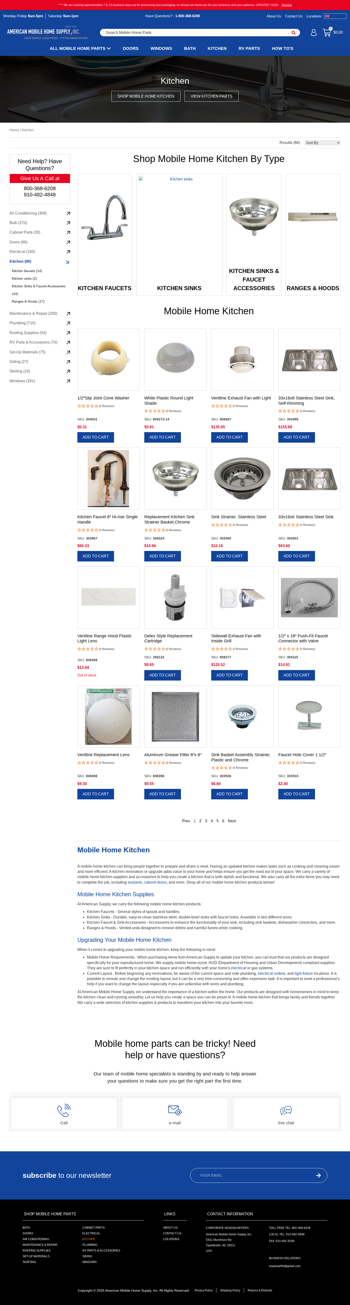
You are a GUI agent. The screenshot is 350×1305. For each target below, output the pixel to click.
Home (14, 130)
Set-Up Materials (36, 1256)
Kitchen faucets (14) (27, 271)
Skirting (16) (20, 371)
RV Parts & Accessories (101, 1250)
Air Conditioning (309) (28, 213)
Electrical (91, 1233)
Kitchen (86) (20, 261)
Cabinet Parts (93, 1227)
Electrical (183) (22, 252)
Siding (87, 1256)
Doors (28, 1233)
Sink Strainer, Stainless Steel (238, 516)
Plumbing (89, 1245)
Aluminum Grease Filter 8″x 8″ (172, 754)
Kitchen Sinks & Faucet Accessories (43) (38, 290)
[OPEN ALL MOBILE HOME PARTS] (109, 48)
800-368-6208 (40, 188)
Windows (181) (22, 381)
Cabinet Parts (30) (25, 232)
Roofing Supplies (36, 1250)
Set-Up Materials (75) (27, 352)
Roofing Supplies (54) (28, 333)
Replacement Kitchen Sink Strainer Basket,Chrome (169, 519)
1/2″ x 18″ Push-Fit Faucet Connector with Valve (303, 639)
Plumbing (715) (22, 323)
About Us (274, 16)
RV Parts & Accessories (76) (33, 342)
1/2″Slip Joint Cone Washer (103, 398)
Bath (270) (18, 223)
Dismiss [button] (287, 5)
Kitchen (88, 1239)
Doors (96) (18, 242)
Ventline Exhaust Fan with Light (241, 398)
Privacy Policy (204, 1290)
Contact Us (294, 16)
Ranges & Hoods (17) (28, 301)
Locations (313, 16)
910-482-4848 (40, 195)
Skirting (29, 1262)
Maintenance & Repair (40, 1245)
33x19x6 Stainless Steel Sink (306, 516)
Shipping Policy (230, 1290)
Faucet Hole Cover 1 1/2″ (302, 754)
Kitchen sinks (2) (24, 278)
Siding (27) (19, 362)
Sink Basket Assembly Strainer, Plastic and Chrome (240, 757)
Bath (26, 1227)
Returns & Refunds (260, 1290)
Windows (89, 1262)
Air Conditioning (36, 1239)
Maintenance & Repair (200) (33, 313)
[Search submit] (294, 33)
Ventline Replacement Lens (103, 754)
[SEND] (309, 1175)
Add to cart (96, 437)
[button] (95, 406)
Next (232, 821)
